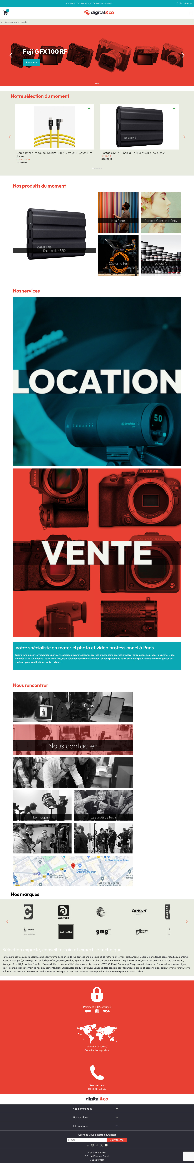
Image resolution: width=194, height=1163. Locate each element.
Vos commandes (82, 1108)
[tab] (96, 83)
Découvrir (31, 62)
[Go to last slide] (9, 136)
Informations (80, 1126)
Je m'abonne (116, 1140)
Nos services (80, 1117)
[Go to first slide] (183, 55)
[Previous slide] (11, 55)
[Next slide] (184, 136)
